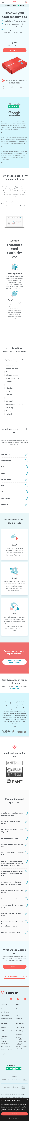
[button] (14, 1118)
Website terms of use (6, 1032)
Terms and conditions (4, 1037)
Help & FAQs (19, 1031)
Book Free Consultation (14, 976)
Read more (18, 1111)
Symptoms (19, 1018)
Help (17, 1008)
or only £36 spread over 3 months (14, 46)
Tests (3, 1008)
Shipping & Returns (6, 1049)
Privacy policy (5, 1046)
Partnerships (5, 1015)
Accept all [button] (15, 1114)
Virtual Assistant (20, 1027)
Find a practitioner (6, 1018)
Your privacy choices (5, 1054)
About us (4, 1027)
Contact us (19, 1034)
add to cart (14, 50)
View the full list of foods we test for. (14, 209)
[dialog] (14, 1109)
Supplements (5, 1012)
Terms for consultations (5, 1042)
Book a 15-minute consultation (14, 661)
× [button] (27, 1099)
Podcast (18, 1015)
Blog (17, 1012)
